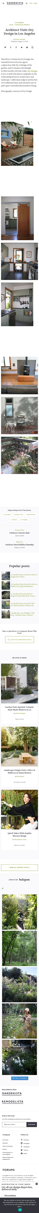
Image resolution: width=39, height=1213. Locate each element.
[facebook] (11, 47)
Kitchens (14, 519)
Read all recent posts (19, 867)
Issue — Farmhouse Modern (19, 25)
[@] (7, 889)
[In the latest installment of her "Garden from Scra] (19, 984)
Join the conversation (20, 639)
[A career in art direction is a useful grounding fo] (19, 1057)
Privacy (4, 1149)
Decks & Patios (31, 514)
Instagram (27, 1143)
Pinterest (26, 1140)
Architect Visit (18, 514)
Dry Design (32, 71)
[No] (36, 1205)
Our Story (5, 1140)
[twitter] (22, 47)
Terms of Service (7, 1146)
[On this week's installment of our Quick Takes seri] (19, 1021)
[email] (27, 47)
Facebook (26, 1146)
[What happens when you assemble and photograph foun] (19, 948)
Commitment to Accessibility (7, 1153)
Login (35, 3)
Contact (5, 1143)
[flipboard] (5, 47)
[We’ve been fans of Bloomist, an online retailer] (19, 912)
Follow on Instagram (21, 1078)
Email (25, 1153)
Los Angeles (19, 22)
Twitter (26, 1150)
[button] (26, 3)
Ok (20, 1210)
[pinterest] (16, 47)
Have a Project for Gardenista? (7, 1158)
